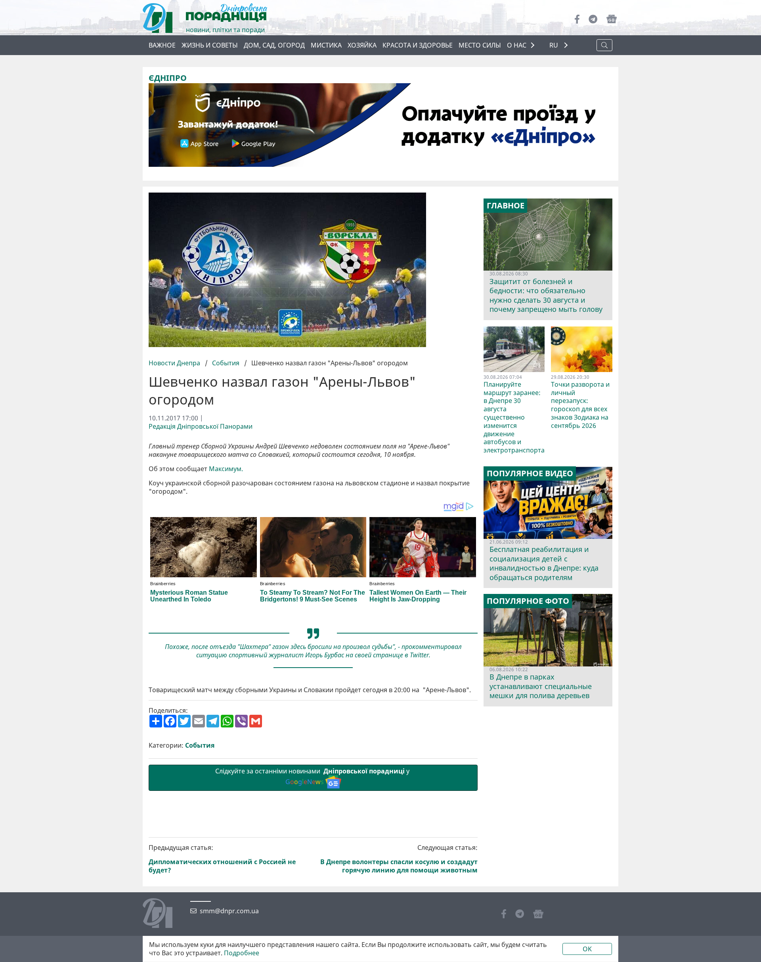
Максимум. (226, 469)
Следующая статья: (399, 859)
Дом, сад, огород (274, 45)
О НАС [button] (516, 45)
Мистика (326, 45)
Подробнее (241, 953)
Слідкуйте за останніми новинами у (313, 776)
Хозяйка (362, 45)
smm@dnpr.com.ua (229, 911)
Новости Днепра (175, 363)
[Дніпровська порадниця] (163, 914)
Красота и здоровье (417, 45)
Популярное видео (530, 473)
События (225, 363)
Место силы (480, 45)
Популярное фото (528, 601)
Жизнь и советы (210, 45)
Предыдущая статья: (222, 859)
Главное (505, 205)
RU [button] (554, 45)
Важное (162, 45)
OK (587, 949)
